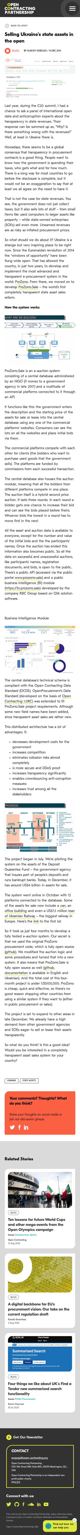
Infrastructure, (22, 1235)
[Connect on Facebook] (23, 1504)
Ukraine (11, 1081)
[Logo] (35, 8)
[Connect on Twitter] (8, 1504)
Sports (33, 1235)
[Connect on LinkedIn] (39, 1504)
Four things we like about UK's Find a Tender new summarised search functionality (39, 1389)
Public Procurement (25, 1399)
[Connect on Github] (16, 1504)
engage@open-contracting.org (29, 1458)
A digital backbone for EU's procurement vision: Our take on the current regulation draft (38, 1310)
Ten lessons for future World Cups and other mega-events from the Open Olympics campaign (36, 1225)
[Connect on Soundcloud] (31, 1504)
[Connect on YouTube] (46, 1504)
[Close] (74, 1520)
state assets (29, 1081)
